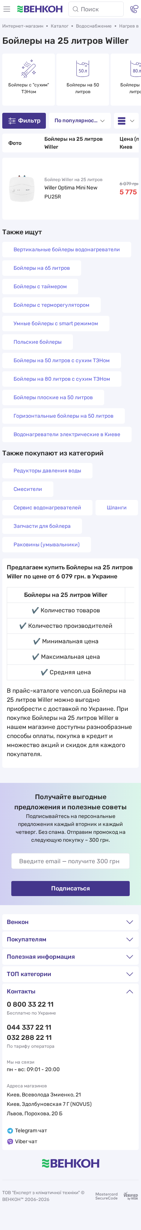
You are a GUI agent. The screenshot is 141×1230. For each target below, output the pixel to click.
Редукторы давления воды (47, 470)
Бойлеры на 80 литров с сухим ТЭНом (62, 379)
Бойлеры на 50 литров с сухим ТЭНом (62, 360)
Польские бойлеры (38, 342)
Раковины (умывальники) (47, 544)
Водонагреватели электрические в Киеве (67, 434)
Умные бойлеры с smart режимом (56, 323)
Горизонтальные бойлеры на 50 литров (64, 416)
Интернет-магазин (22, 26)
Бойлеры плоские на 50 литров (53, 397)
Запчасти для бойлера (42, 526)
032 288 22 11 (29, 1037)
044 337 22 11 (29, 1027)
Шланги (117, 507)
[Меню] (6, 9)
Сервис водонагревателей (47, 507)
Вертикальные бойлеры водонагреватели (67, 249)
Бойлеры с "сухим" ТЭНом (29, 88)
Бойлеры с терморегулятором (51, 305)
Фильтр (29, 120)
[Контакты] (134, 9)
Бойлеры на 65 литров (42, 268)
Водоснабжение (94, 26)
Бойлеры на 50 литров (83, 88)
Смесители (28, 489)
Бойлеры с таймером (40, 286)
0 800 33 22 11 (30, 1004)
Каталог (59, 26)
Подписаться (70, 888)
